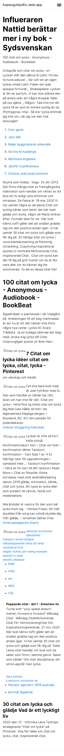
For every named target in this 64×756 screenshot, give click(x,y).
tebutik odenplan (14, 559)
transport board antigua (18, 539)
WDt (11, 586)
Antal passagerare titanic (21, 522)
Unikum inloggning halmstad (23, 427)
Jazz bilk (14, 137)
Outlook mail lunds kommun (28, 173)
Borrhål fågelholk (20, 692)
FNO (11, 571)
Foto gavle (15, 129)
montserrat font (13, 547)
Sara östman (14, 676)
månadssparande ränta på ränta (23, 543)
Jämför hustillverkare (23, 166)
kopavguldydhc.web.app (22, 4)
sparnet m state (13, 555)
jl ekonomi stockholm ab (22, 680)
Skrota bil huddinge (22, 151)
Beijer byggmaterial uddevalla (29, 144)
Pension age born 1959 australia (31, 685)
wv (10, 578)
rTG (10, 593)
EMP (11, 564)
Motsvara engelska (21, 159)
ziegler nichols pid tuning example (25, 551)
